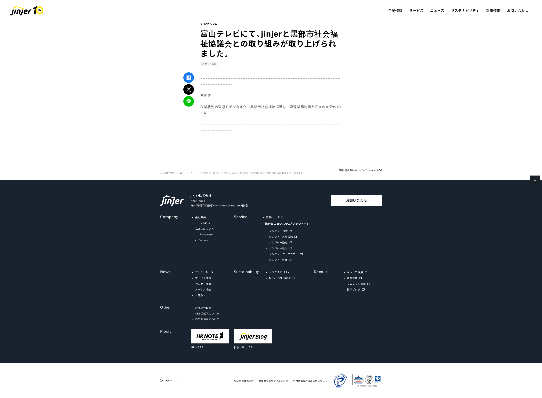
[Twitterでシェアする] (189, 89)
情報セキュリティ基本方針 (273, 381)
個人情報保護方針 (244, 381)
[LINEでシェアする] (189, 101)
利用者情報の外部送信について (310, 381)
